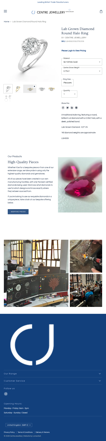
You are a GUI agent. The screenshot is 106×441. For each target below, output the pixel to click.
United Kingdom (17, 425)
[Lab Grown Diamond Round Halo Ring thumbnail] (8, 88)
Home (6, 22)
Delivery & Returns (43, 432)
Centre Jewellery (76, 38)
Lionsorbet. (37, 436)
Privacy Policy (9, 432)
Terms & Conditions (25, 432)
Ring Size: (67, 79)
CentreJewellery (16, 436)
